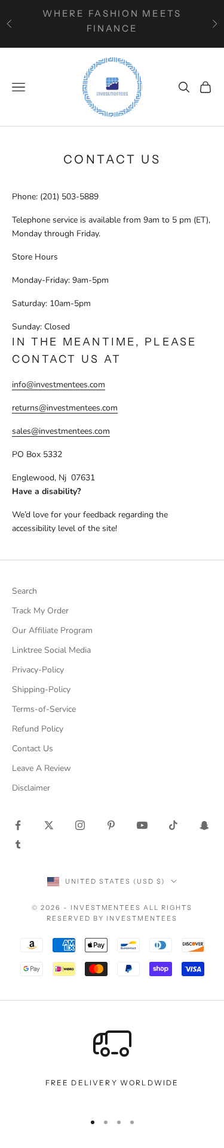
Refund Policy (37, 729)
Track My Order (40, 610)
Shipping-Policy (41, 689)
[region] (112, 1062)
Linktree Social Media (51, 650)
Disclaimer (31, 788)
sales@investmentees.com (61, 431)
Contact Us (32, 748)
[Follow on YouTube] (142, 825)
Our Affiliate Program (52, 630)
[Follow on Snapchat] (204, 825)
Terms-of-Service (44, 709)
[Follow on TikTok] (173, 825)
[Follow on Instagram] (80, 825)
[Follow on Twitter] (49, 825)
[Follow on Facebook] (18, 825)
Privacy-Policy (38, 669)
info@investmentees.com (58, 384)
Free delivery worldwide (112, 1082)
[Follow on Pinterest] (111, 825)
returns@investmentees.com (65, 407)
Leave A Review (41, 768)
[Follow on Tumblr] (18, 844)
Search (24, 591)
